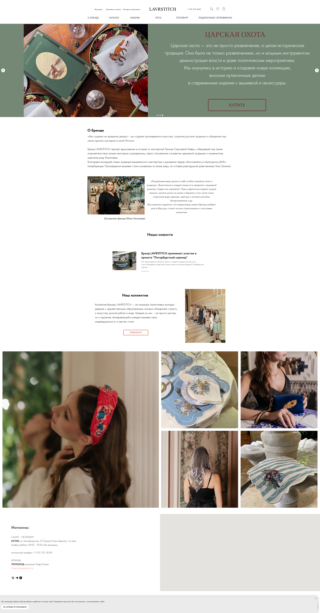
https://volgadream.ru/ (22, 568)
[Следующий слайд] (317, 70)
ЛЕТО (158, 17)
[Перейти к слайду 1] (157, 115)
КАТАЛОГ (114, 17)
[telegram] (16, 577)
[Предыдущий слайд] (3, 70)
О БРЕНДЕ (93, 17)
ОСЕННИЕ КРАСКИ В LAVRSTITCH (235, 38)
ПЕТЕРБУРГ (182, 17)
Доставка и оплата (113, 9)
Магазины (98, 9)
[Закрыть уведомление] (315, 598)
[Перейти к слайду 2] (160, 115)
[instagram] (20, 577)
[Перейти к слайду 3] (162, 115)
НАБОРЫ (135, 17)
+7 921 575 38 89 (194, 9)
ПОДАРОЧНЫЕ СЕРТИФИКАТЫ (215, 17)
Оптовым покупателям (131, 9)
